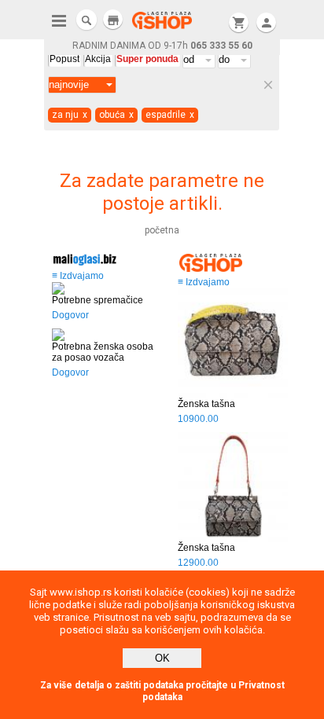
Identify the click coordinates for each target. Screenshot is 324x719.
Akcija (98, 58)
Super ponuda (147, 58)
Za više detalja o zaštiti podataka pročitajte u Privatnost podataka (162, 691)
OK (162, 658)
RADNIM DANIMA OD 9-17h (162, 45)
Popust (64, 58)
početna (162, 230)
